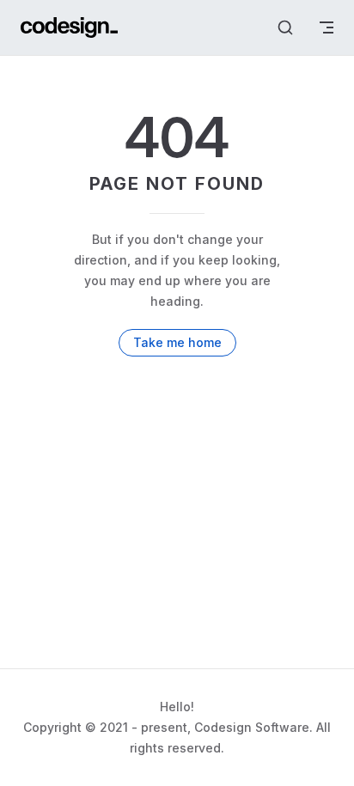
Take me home (177, 342)
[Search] (285, 27)
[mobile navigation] (326, 27)
